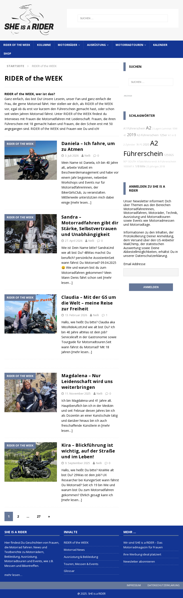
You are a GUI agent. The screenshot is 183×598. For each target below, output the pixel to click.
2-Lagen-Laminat (161, 128)
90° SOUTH (129, 161)
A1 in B (172, 135)
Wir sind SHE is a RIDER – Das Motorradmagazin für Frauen (143, 545)
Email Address (133, 264)
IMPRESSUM (134, 585)
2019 (131, 134)
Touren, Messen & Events (81, 564)
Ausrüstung (96, 45)
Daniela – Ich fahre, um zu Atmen (88, 146)
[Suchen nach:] (123, 18)
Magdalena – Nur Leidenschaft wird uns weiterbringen (87, 381)
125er (163, 135)
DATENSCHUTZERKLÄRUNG (164, 585)
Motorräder (67, 45)
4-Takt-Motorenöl (147, 161)
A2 (148, 128)
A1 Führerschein (134, 128)
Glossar (69, 571)
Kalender (160, 45)
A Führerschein (167, 161)
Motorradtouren (129, 45)
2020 (146, 144)
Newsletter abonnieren (139, 561)
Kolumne (44, 45)
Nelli (87, 156)
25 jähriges (152, 166)
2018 (162, 166)
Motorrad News (74, 550)
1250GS (169, 155)
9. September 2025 (77, 463)
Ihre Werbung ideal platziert (142, 554)
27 (38, 516)
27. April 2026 (73, 241)
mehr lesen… (13, 575)
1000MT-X (128, 166)
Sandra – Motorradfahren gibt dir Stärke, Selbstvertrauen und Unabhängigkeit (90, 225)
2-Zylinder (129, 144)
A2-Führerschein (148, 135)
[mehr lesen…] (81, 202)
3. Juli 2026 (72, 156)
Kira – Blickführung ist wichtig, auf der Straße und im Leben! (88, 451)
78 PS (139, 144)
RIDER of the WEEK (16, 45)
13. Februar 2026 (76, 315)
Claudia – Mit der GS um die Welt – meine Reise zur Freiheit (88, 303)
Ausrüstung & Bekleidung (81, 557)
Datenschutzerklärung (151, 256)
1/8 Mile (140, 166)
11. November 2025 (78, 393)
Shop (7, 53)
